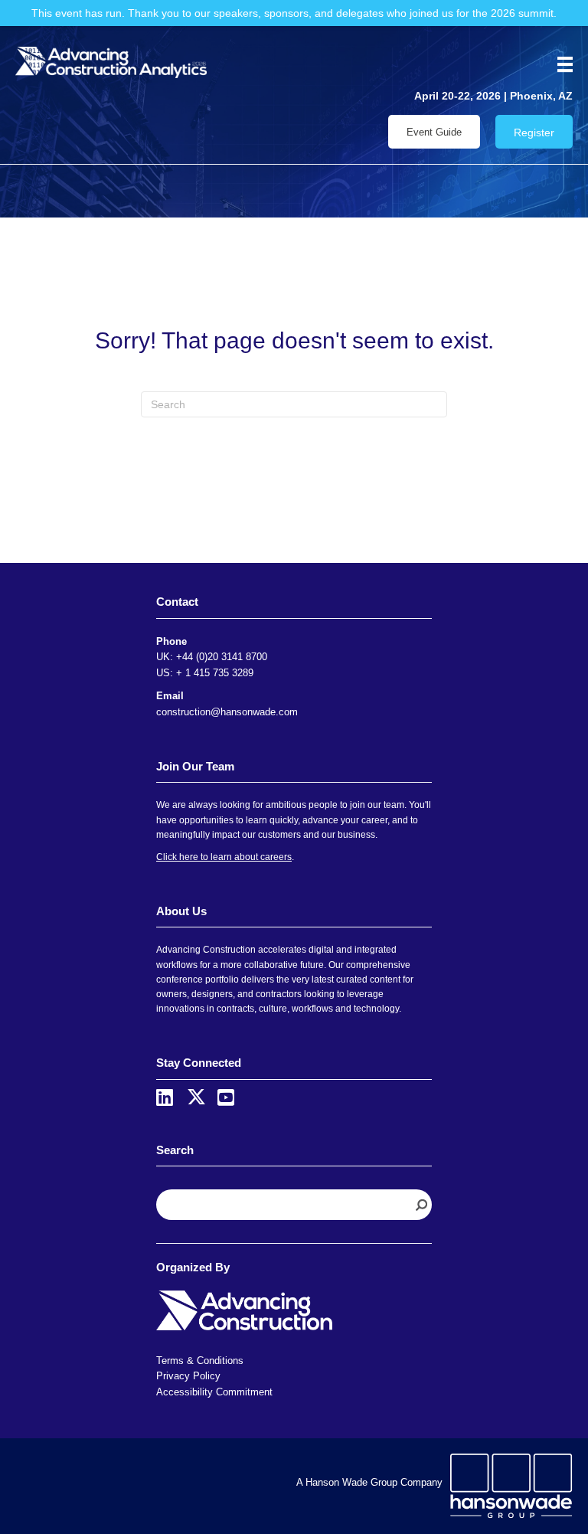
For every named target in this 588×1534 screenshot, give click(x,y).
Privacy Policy (188, 1376)
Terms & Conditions (199, 1360)
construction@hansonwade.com (227, 712)
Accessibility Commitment (214, 1392)
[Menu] (560, 64)
